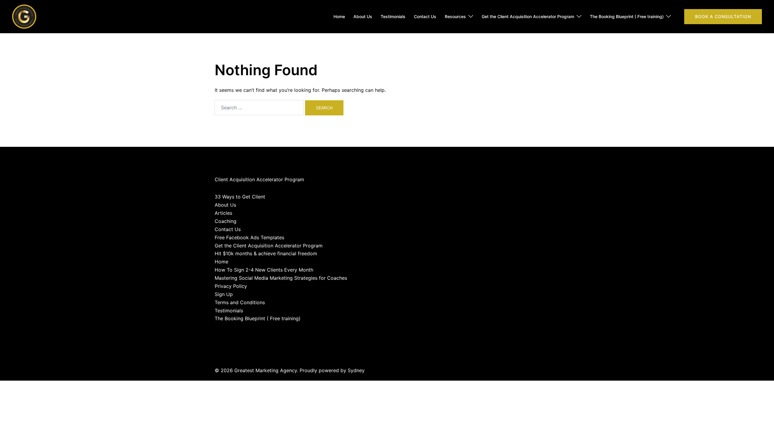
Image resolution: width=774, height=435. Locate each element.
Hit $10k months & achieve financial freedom (266, 253)
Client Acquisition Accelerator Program (259, 179)
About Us (362, 16)
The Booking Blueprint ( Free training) (627, 16)
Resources (455, 16)
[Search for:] (259, 107)
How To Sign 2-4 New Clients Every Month (264, 270)
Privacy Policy (231, 286)
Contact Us (425, 16)
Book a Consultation (723, 16)
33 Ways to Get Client (240, 197)
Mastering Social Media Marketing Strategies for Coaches (281, 278)
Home (339, 16)
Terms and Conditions (240, 302)
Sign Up (224, 294)
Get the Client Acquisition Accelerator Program (528, 16)
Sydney (356, 370)
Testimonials (393, 16)
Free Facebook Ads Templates (249, 237)
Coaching (225, 221)
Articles (223, 213)
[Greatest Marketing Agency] (24, 16)
